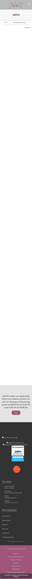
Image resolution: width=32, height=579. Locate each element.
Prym (8, 54)
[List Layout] (5, 28)
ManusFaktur (6, 520)
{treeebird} (5, 533)
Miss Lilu (5, 529)
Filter (6, 22)
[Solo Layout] (3, 28)
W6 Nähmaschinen (8, 537)
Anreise (16, 412)
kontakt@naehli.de (10, 498)
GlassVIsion (6, 516)
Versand (23, 541)
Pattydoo (5, 524)
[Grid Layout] (8, 28)
